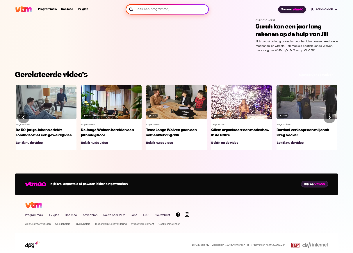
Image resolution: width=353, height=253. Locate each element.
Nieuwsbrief (162, 215)
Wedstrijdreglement (142, 224)
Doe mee (67, 9)
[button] (324, 9)
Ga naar (286, 9)
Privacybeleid (82, 224)
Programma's (47, 9)
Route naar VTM (114, 215)
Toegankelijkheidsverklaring (111, 224)
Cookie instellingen (169, 224)
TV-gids (82, 9)
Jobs (134, 215)
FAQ (146, 215)
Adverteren (90, 215)
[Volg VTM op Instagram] (187, 215)
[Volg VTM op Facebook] (178, 215)
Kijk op (309, 184)
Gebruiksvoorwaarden (38, 224)
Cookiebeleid (62, 224)
